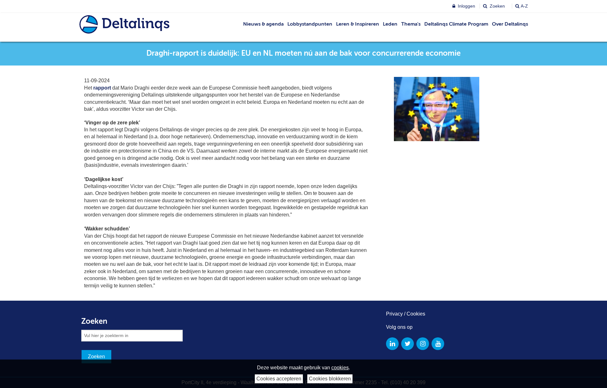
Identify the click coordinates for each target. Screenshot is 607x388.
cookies (340, 367)
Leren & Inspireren (357, 24)
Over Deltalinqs (510, 24)
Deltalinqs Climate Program (456, 24)
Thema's (410, 24)
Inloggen (466, 6)
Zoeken (496, 6)
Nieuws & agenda (263, 24)
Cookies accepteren (278, 378)
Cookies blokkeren (330, 378)
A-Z (524, 6)
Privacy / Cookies (405, 313)
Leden (390, 24)
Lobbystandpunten (309, 24)
